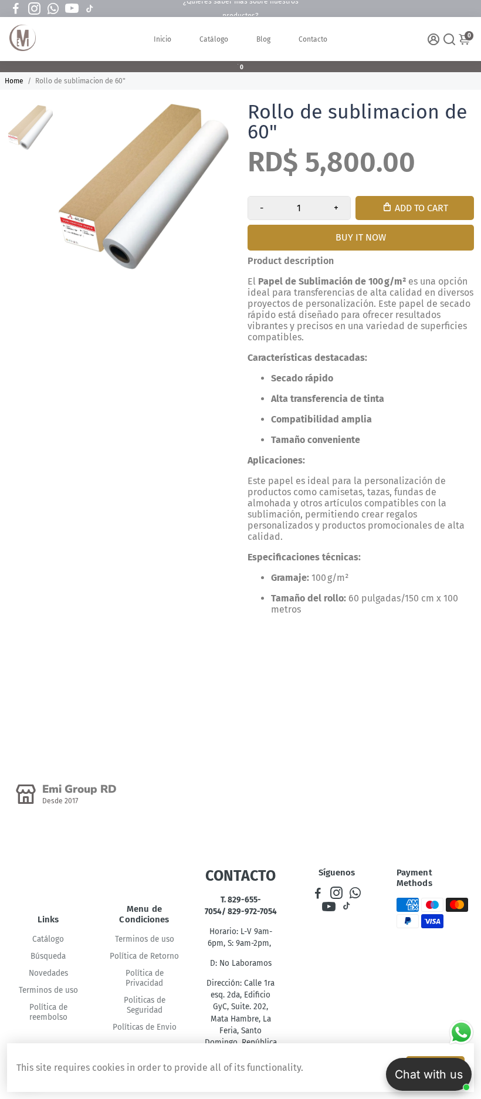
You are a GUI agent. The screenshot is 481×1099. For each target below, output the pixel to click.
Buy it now (361, 237)
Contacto (313, 39)
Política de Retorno (144, 956)
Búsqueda (48, 956)
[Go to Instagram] (34, 9)
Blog (263, 39)
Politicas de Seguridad (144, 1005)
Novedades (48, 973)
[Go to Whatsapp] (53, 9)
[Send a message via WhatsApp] (461, 1032)
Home (14, 81)
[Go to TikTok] (90, 9)
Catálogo (213, 39)
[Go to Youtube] (72, 9)
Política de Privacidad (145, 978)
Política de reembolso (48, 1012)
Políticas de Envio (145, 1027)
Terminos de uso (48, 990)
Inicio (162, 39)
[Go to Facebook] (15, 9)
